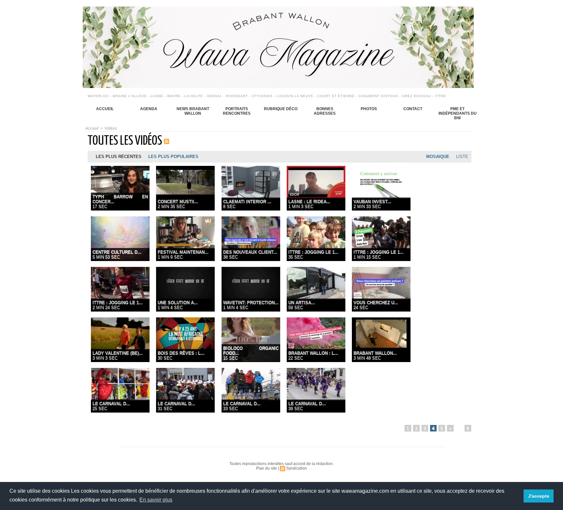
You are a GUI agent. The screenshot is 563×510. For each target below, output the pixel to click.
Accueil (105, 109)
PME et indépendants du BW (458, 113)
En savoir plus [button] (155, 500)
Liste (462, 156)
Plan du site (266, 468)
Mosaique (437, 156)
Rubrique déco (280, 109)
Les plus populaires (173, 156)
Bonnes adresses (325, 111)
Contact (412, 109)
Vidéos (111, 128)
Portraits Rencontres (237, 111)
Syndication (296, 468)
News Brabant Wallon (193, 111)
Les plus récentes (118, 156)
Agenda (148, 109)
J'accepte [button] (538, 496)
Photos (369, 109)
